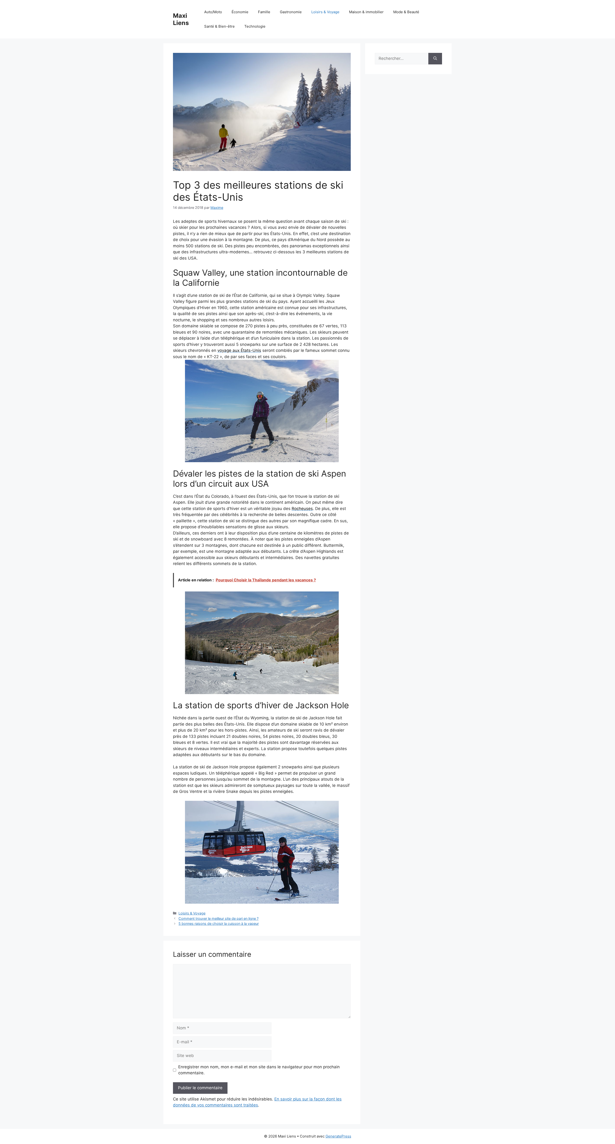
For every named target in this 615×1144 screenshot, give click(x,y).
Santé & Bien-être (219, 26)
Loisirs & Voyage (325, 12)
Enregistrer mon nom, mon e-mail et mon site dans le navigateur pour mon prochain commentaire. (259, 1070)
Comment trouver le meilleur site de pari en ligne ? (218, 918)
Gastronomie (291, 12)
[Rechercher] (435, 58)
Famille (264, 12)
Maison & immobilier (366, 12)
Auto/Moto (213, 12)
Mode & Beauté (406, 12)
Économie (240, 12)
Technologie (254, 26)
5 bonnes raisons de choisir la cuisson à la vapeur (218, 923)
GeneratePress (338, 1136)
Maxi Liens (181, 19)
